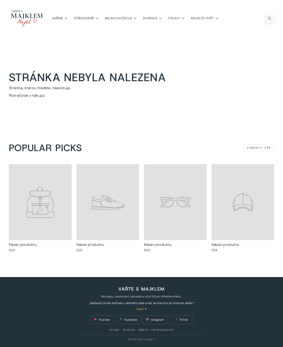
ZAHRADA (150, 18)
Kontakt (114, 330)
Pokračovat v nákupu (27, 95)
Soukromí (129, 330)
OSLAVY (174, 18)
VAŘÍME (58, 18)
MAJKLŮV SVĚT (202, 18)
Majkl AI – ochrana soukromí (155, 330)
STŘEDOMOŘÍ (84, 18)
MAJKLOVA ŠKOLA (119, 18)
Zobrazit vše (259, 148)
